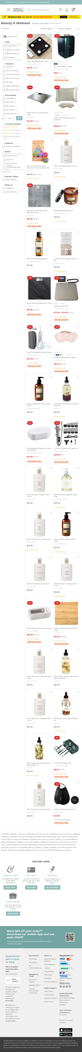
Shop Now (10, 887)
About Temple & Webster (50, 960)
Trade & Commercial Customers (33, 991)
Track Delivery (49, 995)
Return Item (49, 1002)
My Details (33, 959)
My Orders (33, 962)
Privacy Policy (11, 1021)
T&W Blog (48, 975)
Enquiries (47, 978)
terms (19, 944)
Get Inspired (52, 887)
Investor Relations (51, 982)
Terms (12, 1010)
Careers (47, 968)
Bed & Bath (35, 23)
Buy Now (31, 887)
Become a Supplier (33, 981)
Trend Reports (49, 965)
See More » (6, 172)
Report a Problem (51, 998)
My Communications (35, 967)
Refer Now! (45, 2)
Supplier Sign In (35, 985)
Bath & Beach (44, 23)
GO (19, 118)
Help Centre (48, 991)
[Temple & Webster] (18, 10)
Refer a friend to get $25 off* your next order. (28, 2)
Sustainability (49, 971)
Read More (13, 914)
